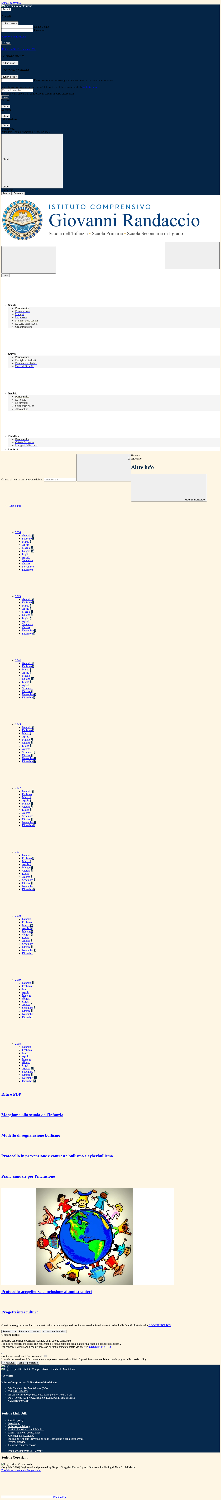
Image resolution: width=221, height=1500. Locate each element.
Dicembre (27, 569)
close (5, 275)
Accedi (6, 9)
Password (39, 30)
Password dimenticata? (13, 36)
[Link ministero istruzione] (16, 5)
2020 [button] (18, 915)
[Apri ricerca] (192, 255)
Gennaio (27, 535)
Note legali (14, 1423)
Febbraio (28, 538)
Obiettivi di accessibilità (21, 1435)
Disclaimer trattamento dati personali (21, 1470)
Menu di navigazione (194, 499)
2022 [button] (18, 788)
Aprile (25, 544)
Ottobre (26, 563)
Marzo (26, 541)
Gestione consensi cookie (22, 1445)
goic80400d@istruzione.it (44, 1394)
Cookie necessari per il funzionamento (22, 1356)
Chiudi (6, 106)
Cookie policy (16, 1420)
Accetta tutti (54, 1331)
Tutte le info (14, 505)
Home (134, 455)
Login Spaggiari (90, 87)
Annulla (6, 193)
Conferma (18, 193)
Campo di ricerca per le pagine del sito (22, 479)
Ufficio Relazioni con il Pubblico (26, 1429)
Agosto (26, 557)
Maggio (27, 547)
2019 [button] (18, 979)
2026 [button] (18, 532)
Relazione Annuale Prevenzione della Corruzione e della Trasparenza (46, 1438)
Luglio (25, 554)
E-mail (37, 80)
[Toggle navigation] (28, 260)
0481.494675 (20, 1391)
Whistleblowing (17, 1441)
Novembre (28, 566)
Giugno (28, 551)
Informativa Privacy (19, 1426)
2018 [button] (18, 1043)
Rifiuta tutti (29, 1331)
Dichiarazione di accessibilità (24, 1432)
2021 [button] (18, 851)
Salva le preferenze (28, 1362)
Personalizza (9, 1331)
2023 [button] (18, 724)
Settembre (27, 560)
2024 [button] (18, 660)
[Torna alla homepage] (110, 221)
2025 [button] (18, 596)
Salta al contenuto (11, 2)
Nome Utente (41, 26)
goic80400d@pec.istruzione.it (45, 1397)
